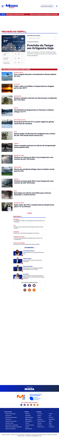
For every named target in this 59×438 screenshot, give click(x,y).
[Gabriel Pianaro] (17, 260)
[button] (5, 47)
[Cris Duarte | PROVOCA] (17, 253)
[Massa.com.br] (12, 6)
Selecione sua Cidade (34, 38)
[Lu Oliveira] (17, 276)
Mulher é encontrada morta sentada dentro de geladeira (40, 14)
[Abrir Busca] (56, 6)
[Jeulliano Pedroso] (17, 268)
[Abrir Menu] (3, 6)
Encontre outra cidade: (33, 35)
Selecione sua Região (46, 6)
